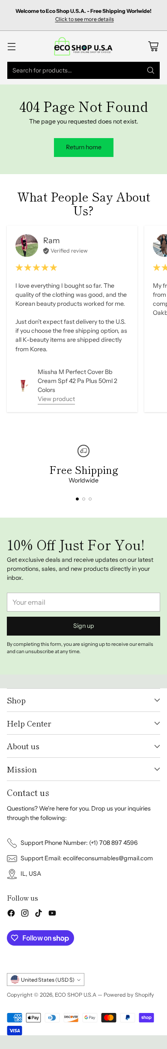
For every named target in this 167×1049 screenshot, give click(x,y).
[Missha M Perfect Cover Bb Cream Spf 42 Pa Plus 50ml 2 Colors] (23, 385)
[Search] (150, 70)
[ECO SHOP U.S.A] (83, 46)
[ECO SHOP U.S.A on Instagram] (25, 914)
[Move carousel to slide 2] (83, 498)
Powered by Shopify (129, 995)
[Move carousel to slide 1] (77, 498)
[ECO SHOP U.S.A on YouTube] (52, 914)
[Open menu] (11, 46)
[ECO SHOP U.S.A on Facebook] (11, 914)
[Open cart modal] (153, 46)
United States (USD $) (48, 980)
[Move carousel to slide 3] (90, 498)
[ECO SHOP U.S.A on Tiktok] (38, 914)
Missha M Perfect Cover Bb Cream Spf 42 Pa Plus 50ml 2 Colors (77, 381)
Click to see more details (84, 19)
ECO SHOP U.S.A (75, 995)
